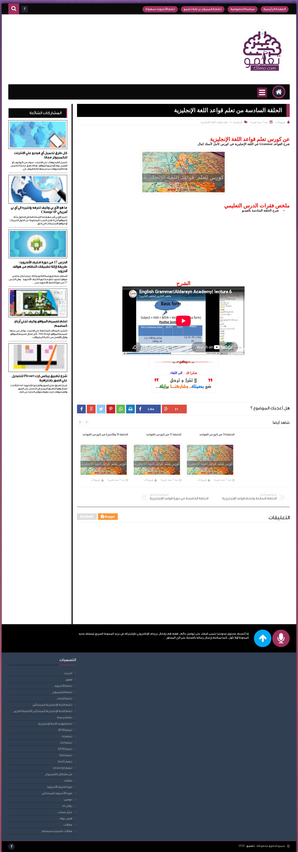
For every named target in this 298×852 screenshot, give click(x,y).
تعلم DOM (65, 749)
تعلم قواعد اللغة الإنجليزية (214, 122)
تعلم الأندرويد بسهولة (160, 9)
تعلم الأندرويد (63, 685)
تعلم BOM (65, 730)
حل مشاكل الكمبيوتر (58, 774)
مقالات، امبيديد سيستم (57, 831)
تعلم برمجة (64, 717)
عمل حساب (65, 812)
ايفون (68, 679)
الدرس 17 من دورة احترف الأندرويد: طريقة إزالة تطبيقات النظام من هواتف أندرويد (40, 266)
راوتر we (67, 805)
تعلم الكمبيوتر (62, 692)
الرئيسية (237, 122)
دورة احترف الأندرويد (59, 786)
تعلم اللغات (64, 698)
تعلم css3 (66, 742)
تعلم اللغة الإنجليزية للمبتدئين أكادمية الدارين (43, 711)
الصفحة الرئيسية (275, 9)
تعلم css (67, 736)
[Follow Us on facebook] (11, 846)
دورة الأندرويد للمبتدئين (57, 793)
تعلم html (65, 755)
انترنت (68, 673)
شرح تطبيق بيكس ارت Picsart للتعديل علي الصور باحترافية (39, 378)
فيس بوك (66, 818)
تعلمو (251, 845)
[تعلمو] (262, 74)
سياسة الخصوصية (242, 9)
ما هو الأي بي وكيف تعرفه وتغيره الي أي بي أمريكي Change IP (39, 210)
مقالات (67, 824)
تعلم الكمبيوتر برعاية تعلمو (203, 9)
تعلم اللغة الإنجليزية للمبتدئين (52, 704)
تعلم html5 (65, 761)
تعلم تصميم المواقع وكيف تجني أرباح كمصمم (40, 324)
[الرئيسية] (278, 91)
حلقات (68, 780)
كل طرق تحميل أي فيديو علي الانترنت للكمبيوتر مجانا (40, 155)
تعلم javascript (62, 767)
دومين (68, 799)
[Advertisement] (87, 49)
